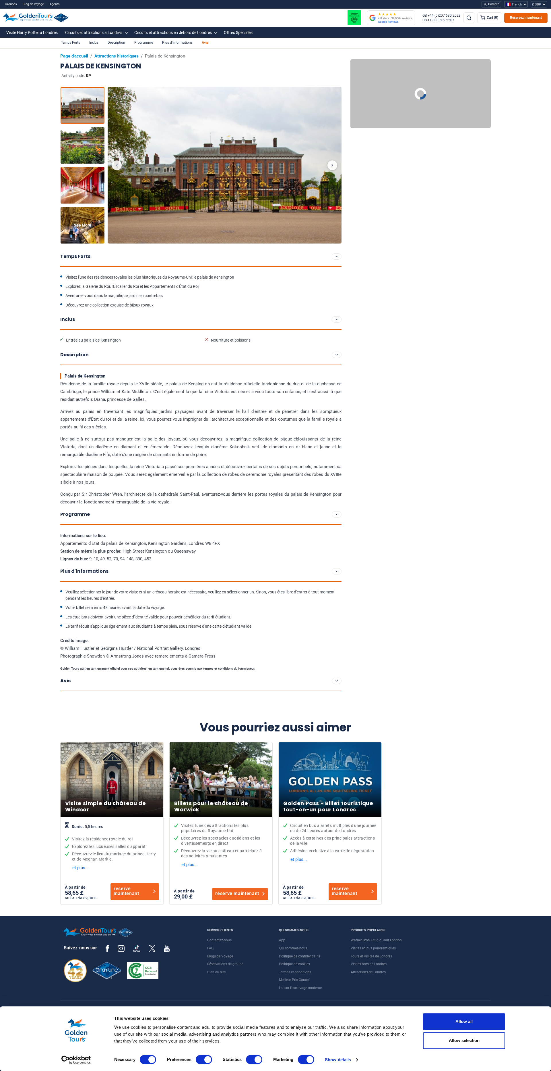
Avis (205, 43)
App (282, 940)
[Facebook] (107, 948)
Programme (143, 43)
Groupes (11, 4)
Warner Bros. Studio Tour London (376, 940)
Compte (493, 4)
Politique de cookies (294, 964)
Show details (338, 1059)
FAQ (210, 948)
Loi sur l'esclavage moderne (300, 988)
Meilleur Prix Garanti (294, 980)
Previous (117, 165)
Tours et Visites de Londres (371, 956)
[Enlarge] (225, 165)
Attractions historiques (116, 56)
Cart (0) (492, 18)
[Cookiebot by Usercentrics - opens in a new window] (76, 1059)
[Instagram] (121, 948)
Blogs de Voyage (220, 956)
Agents (55, 4)
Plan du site (216, 972)
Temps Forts (70, 43)
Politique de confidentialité (299, 956)
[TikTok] (136, 948)
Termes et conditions (295, 972)
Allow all (464, 1021)
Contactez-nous (219, 940)
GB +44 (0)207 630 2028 (441, 16)
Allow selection (464, 1040)
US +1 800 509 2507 (438, 20)
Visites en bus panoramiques (373, 948)
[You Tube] (167, 948)
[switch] (204, 1059)
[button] (32, 32)
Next (332, 165)
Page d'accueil (74, 56)
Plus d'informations (177, 43)
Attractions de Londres (368, 972)
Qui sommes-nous (293, 948)
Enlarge (225, 165)
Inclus (93, 43)
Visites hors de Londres (369, 964)
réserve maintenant (126, 891)
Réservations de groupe (225, 964)
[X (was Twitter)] (152, 948)
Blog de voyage (33, 4)
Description (116, 43)
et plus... (80, 867)
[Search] (468, 17)
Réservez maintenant (526, 18)
